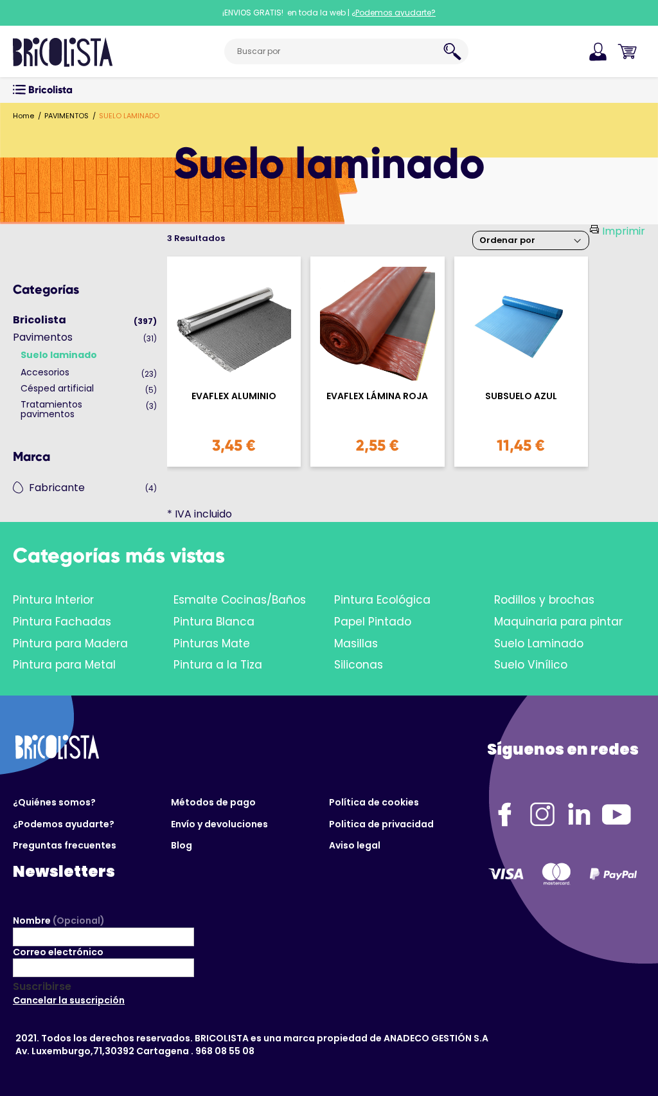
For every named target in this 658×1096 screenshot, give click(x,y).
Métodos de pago (213, 802)
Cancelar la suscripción (69, 1000)
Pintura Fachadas (62, 621)
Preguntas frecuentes (64, 845)
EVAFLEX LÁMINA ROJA (377, 396)
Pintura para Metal (64, 664)
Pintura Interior (53, 599)
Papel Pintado (372, 621)
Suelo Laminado (538, 643)
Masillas (356, 643)
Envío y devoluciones (219, 824)
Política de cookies (374, 802)
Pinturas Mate (211, 643)
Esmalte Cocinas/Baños (239, 599)
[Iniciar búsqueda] (452, 51)
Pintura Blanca (213, 621)
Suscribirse (42, 987)
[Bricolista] (62, 51)
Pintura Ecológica (382, 599)
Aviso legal (354, 845)
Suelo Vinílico (530, 664)
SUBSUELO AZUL (521, 396)
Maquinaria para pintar (558, 621)
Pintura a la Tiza (217, 664)
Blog (181, 845)
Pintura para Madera (70, 643)
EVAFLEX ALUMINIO (233, 396)
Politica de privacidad (381, 824)
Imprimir (623, 231)
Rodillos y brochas (544, 599)
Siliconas (358, 664)
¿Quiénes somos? (54, 802)
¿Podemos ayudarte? (63, 824)
